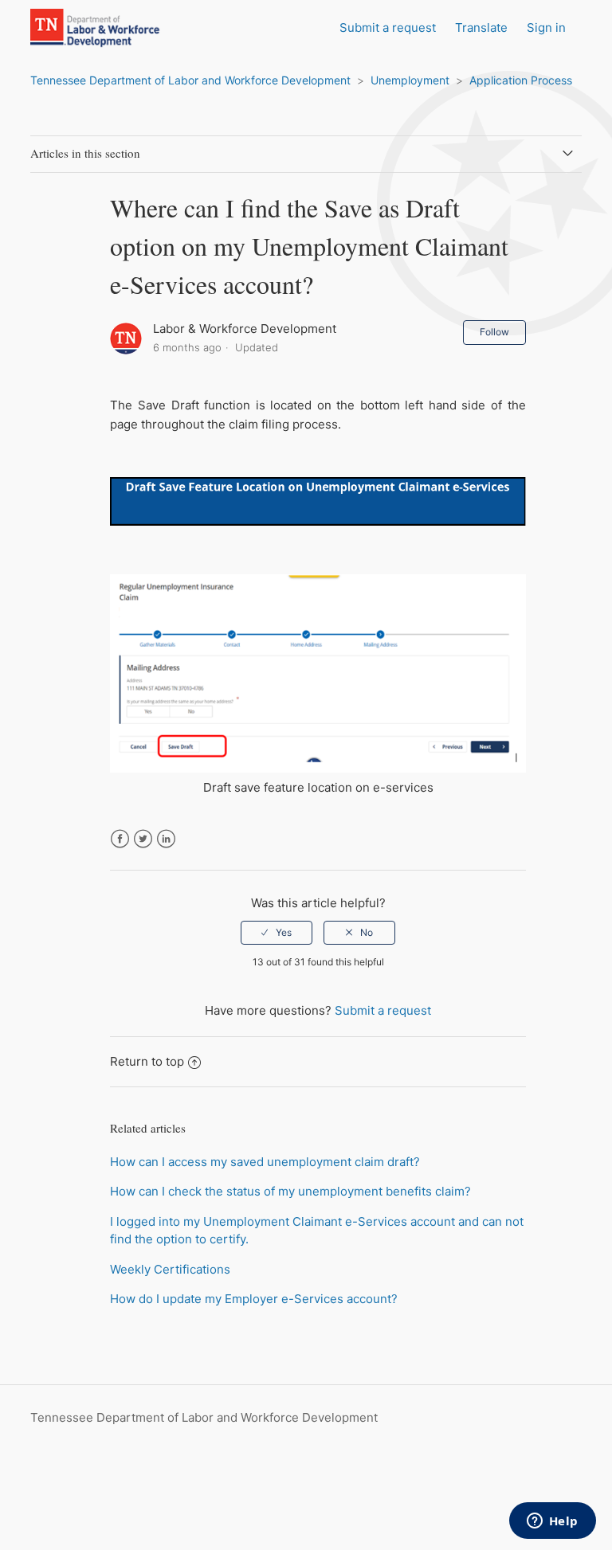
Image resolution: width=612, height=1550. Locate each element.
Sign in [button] (546, 27)
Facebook (120, 839)
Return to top (147, 1061)
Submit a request (387, 27)
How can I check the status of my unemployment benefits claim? (290, 1191)
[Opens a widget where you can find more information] (552, 1522)
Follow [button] (494, 332)
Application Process (520, 80)
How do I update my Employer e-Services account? (254, 1298)
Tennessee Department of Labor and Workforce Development (190, 80)
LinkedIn (166, 839)
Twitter (143, 839)
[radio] (276, 933)
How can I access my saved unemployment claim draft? (265, 1161)
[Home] (112, 44)
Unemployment (410, 80)
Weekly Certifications (170, 1269)
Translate (481, 27)
